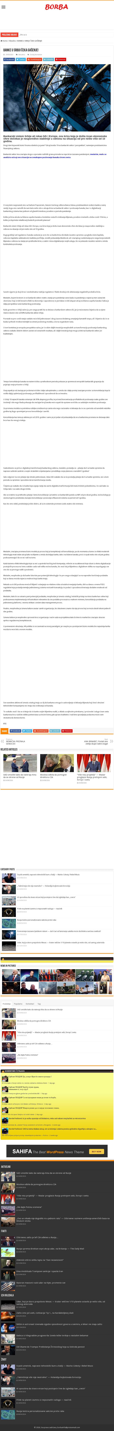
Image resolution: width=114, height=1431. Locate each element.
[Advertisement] (57, 20)
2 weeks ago (56, 1125)
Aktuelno (12, 41)
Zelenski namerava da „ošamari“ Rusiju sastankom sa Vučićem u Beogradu (26, 1125)
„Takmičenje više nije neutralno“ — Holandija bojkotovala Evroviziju (43, 886)
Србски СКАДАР (15, 1077)
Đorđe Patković (15, 1118)
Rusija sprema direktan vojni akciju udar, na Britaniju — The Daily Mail (50, 1248)
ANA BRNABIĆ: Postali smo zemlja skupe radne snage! (96, 741)
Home (4, 41)
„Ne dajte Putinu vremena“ (27, 1055)
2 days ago (47, 1104)
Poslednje (7, 1004)
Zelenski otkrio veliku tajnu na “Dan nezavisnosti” (40, 1260)
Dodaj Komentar (36, 55)
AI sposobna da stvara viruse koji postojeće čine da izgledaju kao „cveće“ (46, 897)
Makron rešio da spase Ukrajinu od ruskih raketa (18, 1114)
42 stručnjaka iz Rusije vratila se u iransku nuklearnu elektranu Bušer (24, 1083)
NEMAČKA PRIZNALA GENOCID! (15, 741)
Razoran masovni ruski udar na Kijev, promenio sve (40, 1283)
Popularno (18, 1004)
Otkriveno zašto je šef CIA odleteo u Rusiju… (34, 1044)
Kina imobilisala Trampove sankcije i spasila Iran (39, 1271)
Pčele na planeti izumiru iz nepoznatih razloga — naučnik (39, 909)
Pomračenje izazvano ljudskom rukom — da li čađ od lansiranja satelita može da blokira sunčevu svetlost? (59, 931)
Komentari (30, 1004)
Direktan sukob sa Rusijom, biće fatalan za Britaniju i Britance (22, 1104)
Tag (39, 1004)
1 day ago (51, 1083)
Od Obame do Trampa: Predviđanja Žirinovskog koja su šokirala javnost (50, 1347)
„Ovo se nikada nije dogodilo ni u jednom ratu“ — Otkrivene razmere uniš (47, 35)
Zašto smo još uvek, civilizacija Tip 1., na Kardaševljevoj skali (44, 1313)
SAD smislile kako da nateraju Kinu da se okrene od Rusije (19, 776)
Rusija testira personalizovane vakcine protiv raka (36, 920)
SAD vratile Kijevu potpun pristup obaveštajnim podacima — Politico (25, 1135)
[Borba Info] (57, 6)
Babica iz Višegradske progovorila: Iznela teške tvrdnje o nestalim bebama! (52, 1335)
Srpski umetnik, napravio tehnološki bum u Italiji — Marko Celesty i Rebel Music (48, 875)
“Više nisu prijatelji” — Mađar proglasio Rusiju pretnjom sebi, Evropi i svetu (92, 777)
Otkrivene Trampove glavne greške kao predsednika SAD (20, 1093)
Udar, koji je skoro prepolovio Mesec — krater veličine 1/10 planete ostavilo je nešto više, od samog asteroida (60, 943)
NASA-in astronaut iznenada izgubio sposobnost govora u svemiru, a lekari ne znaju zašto (59, 1324)
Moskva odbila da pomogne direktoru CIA (34, 1021)
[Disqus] (57, 832)
